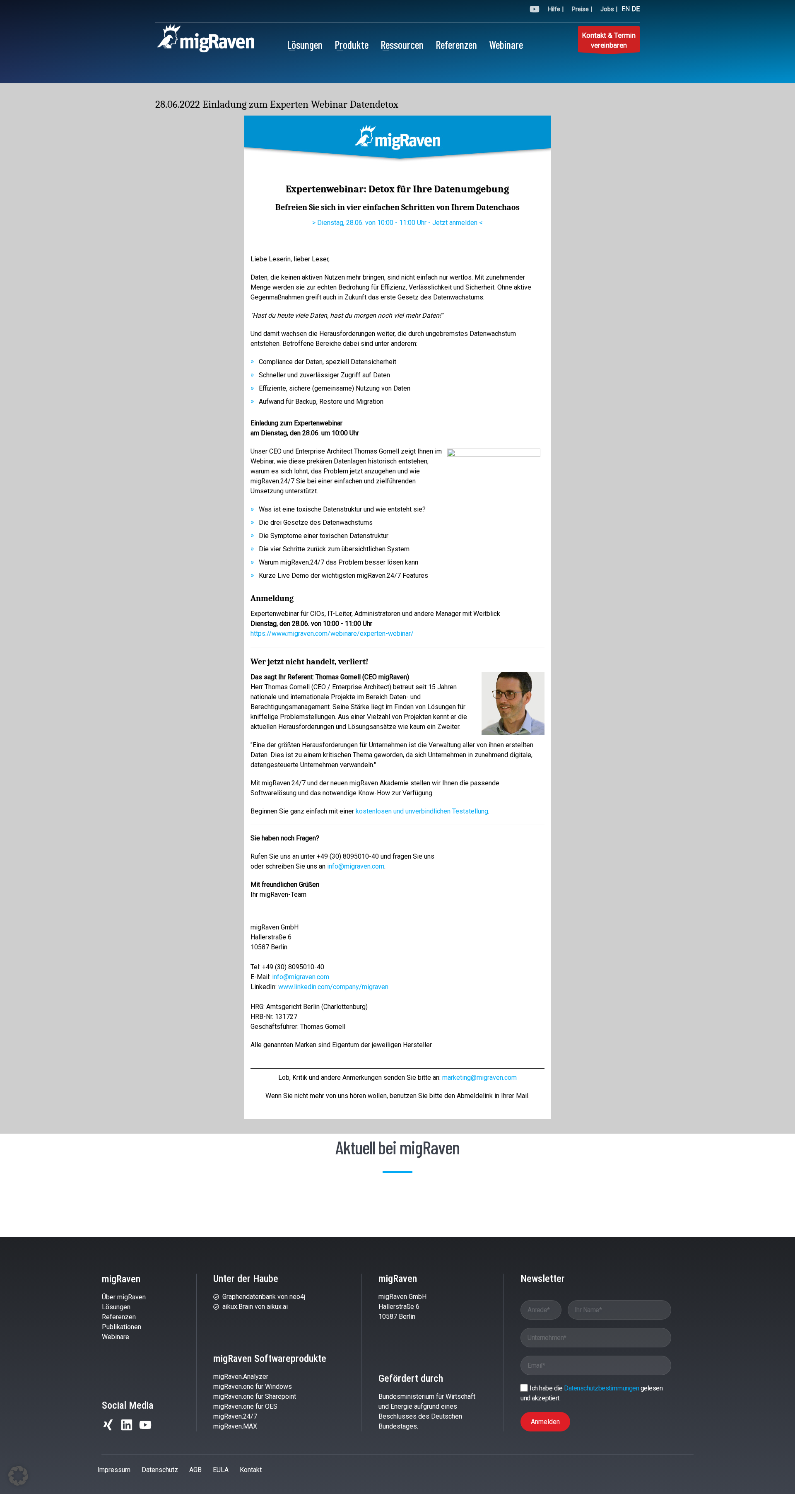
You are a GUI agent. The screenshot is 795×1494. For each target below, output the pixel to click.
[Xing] (108, 1425)
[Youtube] (145, 1425)
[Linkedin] (126, 1425)
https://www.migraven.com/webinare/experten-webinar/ (332, 633)
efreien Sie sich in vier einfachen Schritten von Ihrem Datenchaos (400, 207)
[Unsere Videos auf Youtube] (535, 10)
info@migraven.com (355, 866)
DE (635, 9)
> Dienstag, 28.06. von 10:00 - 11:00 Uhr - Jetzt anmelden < (397, 223)
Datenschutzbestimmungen (602, 1388)
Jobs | (608, 9)
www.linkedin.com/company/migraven (333, 987)
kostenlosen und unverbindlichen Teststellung (422, 811)
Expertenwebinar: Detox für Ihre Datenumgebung (397, 189)
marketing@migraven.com (479, 1077)
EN (626, 9)
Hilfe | (556, 9)
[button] (18, 1476)
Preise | (582, 9)
